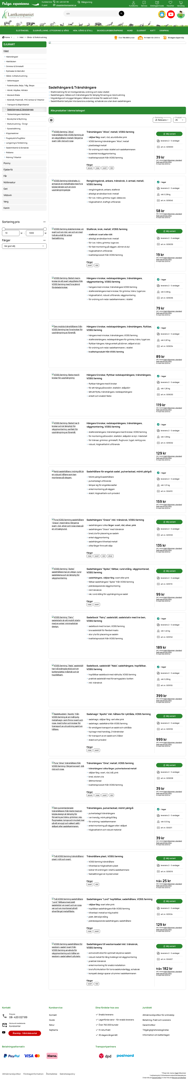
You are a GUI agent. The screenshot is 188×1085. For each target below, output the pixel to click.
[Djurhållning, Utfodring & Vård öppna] (70, 30)
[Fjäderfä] (62, 23)
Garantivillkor (149, 1025)
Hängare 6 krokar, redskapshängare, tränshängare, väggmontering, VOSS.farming (114, 425)
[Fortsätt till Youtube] (171, 15)
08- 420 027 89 (18, 1017)
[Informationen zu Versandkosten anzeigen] (115, 1056)
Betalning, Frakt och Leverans (157, 1020)
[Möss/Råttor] (167, 23)
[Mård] (141, 23)
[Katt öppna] (157, 30)
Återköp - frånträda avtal (25, 1033)
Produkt (178, 117)
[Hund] (71, 23)
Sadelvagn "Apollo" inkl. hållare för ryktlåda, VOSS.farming (119, 714)
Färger (6, 240)
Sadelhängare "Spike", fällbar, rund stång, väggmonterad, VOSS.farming (118, 570)
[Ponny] (19, 23)
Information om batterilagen (156, 1034)
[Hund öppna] (134, 30)
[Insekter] (182, 23)
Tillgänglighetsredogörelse (156, 1029)
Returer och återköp (179, 1078)
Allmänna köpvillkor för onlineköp (158, 1015)
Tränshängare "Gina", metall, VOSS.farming (110, 763)
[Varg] (109, 23)
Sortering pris (11, 222)
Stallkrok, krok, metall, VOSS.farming (107, 229)
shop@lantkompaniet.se (66, 5)
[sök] (121, 13)
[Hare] (88, 23)
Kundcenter (15, 1026)
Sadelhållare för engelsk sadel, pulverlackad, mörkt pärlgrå (119, 471)
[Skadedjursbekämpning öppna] (124, 30)
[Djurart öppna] (147, 30)
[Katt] (80, 23)
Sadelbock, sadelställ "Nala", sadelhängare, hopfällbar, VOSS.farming (116, 667)
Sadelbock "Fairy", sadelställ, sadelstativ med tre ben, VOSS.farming (116, 619)
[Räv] (120, 23)
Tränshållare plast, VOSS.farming (105, 856)
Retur (51, 1025)
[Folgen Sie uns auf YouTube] (3, 1033)
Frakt (176, 1073)
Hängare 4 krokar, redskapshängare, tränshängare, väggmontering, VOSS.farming (114, 280)
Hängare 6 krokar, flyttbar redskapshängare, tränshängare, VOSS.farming (119, 376)
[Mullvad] (158, 23)
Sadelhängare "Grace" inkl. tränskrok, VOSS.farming (115, 519)
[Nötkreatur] (30, 23)
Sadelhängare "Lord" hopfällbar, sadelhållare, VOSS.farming (119, 899)
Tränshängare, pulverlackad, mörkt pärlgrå (110, 807)
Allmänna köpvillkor (11, 1073)
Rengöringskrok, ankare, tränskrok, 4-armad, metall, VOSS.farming (115, 182)
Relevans (161, 119)
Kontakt (53, 1015)
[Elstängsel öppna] (30, 30)
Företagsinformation (33, 1073)
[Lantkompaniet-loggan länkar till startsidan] (32, 13)
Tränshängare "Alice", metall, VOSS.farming (110, 131)
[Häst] (8, 23)
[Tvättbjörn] (131, 23)
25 (178, 119)
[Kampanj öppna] (170, 30)
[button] (162, 14)
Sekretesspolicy (67, 1073)
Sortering (159, 117)
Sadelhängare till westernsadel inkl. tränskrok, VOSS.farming (112, 946)
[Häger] (150, 23)
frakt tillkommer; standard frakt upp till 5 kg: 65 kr (169, 161)
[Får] (42, 23)
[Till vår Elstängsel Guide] (181, 15)
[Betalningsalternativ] (32, 1056)
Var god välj (9, 246)
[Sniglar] (175, 23)
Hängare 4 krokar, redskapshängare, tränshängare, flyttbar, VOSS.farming (119, 328)
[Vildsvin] (98, 23)
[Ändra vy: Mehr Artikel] (51, 120)
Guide (52, 1020)
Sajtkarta (53, 1029)
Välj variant (171, 134)
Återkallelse (51, 1073)
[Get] (53, 23)
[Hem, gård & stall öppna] (94, 30)
